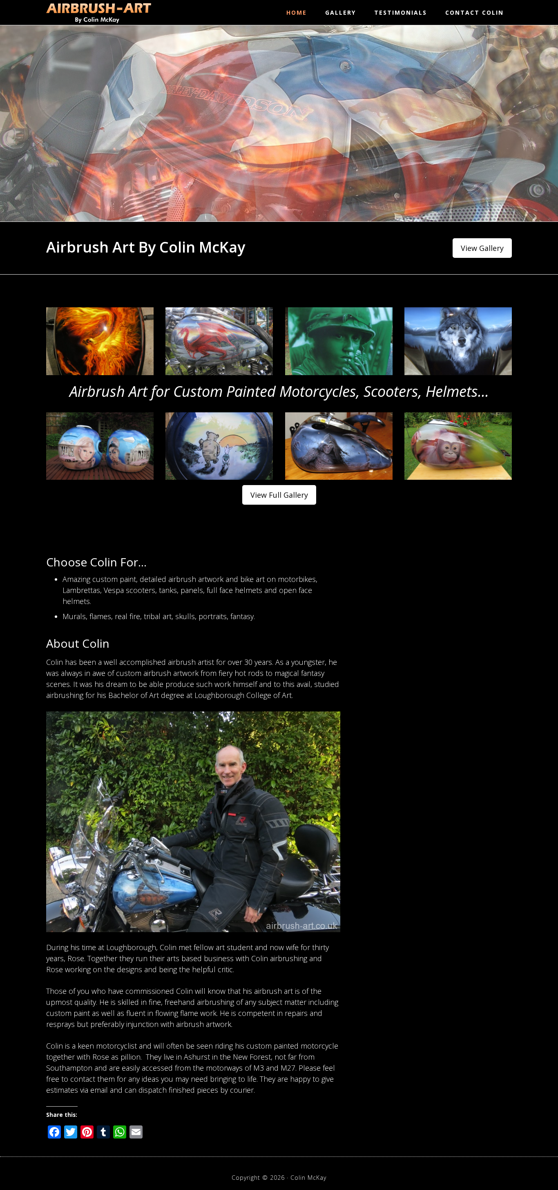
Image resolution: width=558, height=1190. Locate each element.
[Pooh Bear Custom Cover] (219, 446)
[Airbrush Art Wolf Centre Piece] (458, 341)
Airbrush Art (98, 12)
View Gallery (482, 248)
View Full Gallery (279, 495)
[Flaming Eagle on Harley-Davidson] (100, 341)
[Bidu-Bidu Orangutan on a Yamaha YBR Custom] (458, 446)
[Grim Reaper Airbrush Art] (339, 446)
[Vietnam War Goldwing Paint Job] (339, 341)
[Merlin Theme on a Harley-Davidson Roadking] (219, 341)
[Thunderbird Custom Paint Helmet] (100, 446)
